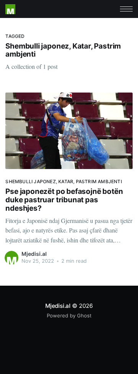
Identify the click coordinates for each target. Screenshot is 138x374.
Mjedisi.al (34, 253)
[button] (126, 9)
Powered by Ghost (69, 315)
